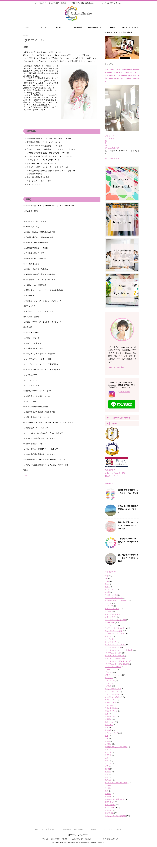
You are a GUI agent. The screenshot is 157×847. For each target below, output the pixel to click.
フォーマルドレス (111, 669)
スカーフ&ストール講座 (113, 631)
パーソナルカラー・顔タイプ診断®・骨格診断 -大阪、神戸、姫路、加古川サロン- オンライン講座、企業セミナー (78, 839)
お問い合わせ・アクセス (129, 27)
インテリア (109, 606)
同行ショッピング (111, 733)
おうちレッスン (110, 589)
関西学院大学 (110, 802)
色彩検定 (108, 785)
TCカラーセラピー (112, 476)
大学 (106, 738)
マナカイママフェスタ (113, 689)
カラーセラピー (110, 617)
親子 (106, 791)
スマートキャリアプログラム (115, 634)
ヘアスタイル (110, 680)
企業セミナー (110, 716)
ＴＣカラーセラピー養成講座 (115, 816)
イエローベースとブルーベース (116, 600)
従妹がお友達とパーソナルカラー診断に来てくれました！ (128, 525)
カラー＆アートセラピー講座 (115, 620)
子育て (107, 761)
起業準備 (108, 796)
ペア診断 (108, 686)
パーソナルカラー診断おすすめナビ (118, 661)
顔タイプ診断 (110, 805)
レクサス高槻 (110, 705)
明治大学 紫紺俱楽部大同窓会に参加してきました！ (128, 509)
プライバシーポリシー (115, 829)
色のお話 (108, 780)
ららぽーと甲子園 (111, 595)
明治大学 (108, 772)
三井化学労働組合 (111, 708)
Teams (107, 584)
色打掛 (107, 788)
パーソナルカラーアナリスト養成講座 (118, 650)
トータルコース (110, 642)
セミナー (108, 636)
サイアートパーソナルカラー (115, 628)
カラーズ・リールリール (78, 835)
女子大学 (108, 752)
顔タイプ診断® (110, 807)
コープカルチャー (111, 625)
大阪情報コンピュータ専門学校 (116, 747)
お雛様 (107, 592)
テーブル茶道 (110, 639)
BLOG (112, 27)
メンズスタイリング (112, 692)
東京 (106, 774)
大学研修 (108, 744)
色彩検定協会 (110, 470)
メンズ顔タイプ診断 (112, 694)
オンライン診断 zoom (112, 614)
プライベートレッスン (113, 675)
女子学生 (108, 755)
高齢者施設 (109, 813)
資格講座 (108, 794)
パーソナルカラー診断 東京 (115, 656)
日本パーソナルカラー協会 (115, 473)
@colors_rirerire (124, 392)
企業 (106, 714)
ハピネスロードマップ (113, 647)
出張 (106, 727)
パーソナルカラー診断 (113, 653)
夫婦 (106, 749)
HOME (26, 27)
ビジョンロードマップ (113, 667)
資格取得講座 (77, 27)
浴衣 (106, 777)
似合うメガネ (110, 722)
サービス (43, 27)
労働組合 (108, 730)
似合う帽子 (109, 725)
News (106, 581)
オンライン (109, 611)
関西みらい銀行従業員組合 (114, 799)
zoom (106, 587)
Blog (106, 576)
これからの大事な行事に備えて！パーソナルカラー (128, 541)
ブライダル (109, 672)
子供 (106, 758)
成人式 (107, 769)
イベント (108, 603)
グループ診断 (110, 622)
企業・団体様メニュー (95, 27)
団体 (106, 736)
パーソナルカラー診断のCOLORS (117, 664)
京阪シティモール (111, 711)
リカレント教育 (110, 703)
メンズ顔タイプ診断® (113, 697)
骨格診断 (108, 810)
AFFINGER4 (100, 842)
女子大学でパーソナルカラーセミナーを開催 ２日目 (128, 558)
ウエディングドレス (112, 609)
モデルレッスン (110, 700)
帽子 (106, 766)
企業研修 (108, 719)
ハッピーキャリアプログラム (115, 645)
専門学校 (108, 763)
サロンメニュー (61, 27)
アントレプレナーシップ (114, 598)
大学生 (107, 741)
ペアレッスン (110, 683)
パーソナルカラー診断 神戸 (115, 658)
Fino (106, 578)
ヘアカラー (109, 678)
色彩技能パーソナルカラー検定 (116, 783)
